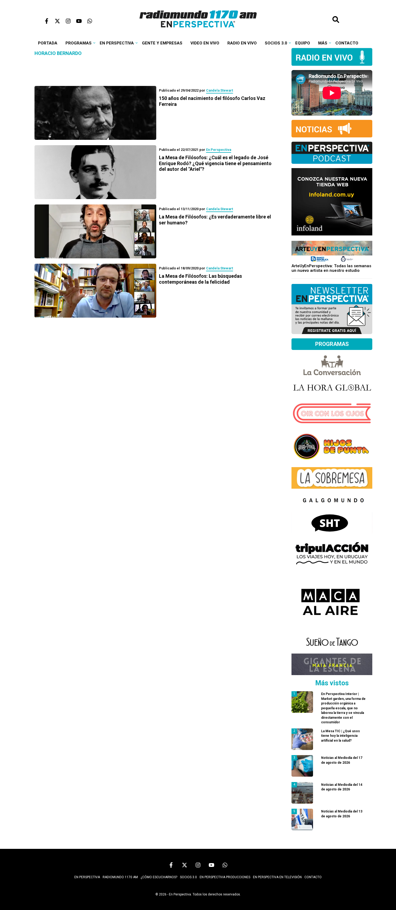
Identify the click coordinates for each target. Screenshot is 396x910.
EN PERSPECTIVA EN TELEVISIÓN (277, 877)
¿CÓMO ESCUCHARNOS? (159, 877)
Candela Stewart (219, 90)
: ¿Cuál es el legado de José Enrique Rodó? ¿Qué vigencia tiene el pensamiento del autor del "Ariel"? (215, 163)
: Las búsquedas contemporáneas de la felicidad (200, 279)
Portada (47, 43)
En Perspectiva (117, 43)
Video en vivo (204, 43)
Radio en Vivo (242, 43)
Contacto (346, 43)
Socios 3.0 (276, 43)
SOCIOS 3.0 (188, 877)
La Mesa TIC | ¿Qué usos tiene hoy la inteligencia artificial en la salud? (340, 735)
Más (322, 43)
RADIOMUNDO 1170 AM (120, 877)
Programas (78, 43)
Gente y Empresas (162, 43)
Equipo (302, 43)
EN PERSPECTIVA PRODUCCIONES (225, 877)
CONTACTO (313, 877)
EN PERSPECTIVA (87, 877)
